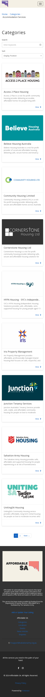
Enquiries (22, 634)
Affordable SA (22, 618)
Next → (27, 535)
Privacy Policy (20, 683)
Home (5, 14)
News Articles (22, 631)
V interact (26, 690)
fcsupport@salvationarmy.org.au (23, 643)
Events (22, 628)
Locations (22, 625)
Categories (15, 14)
